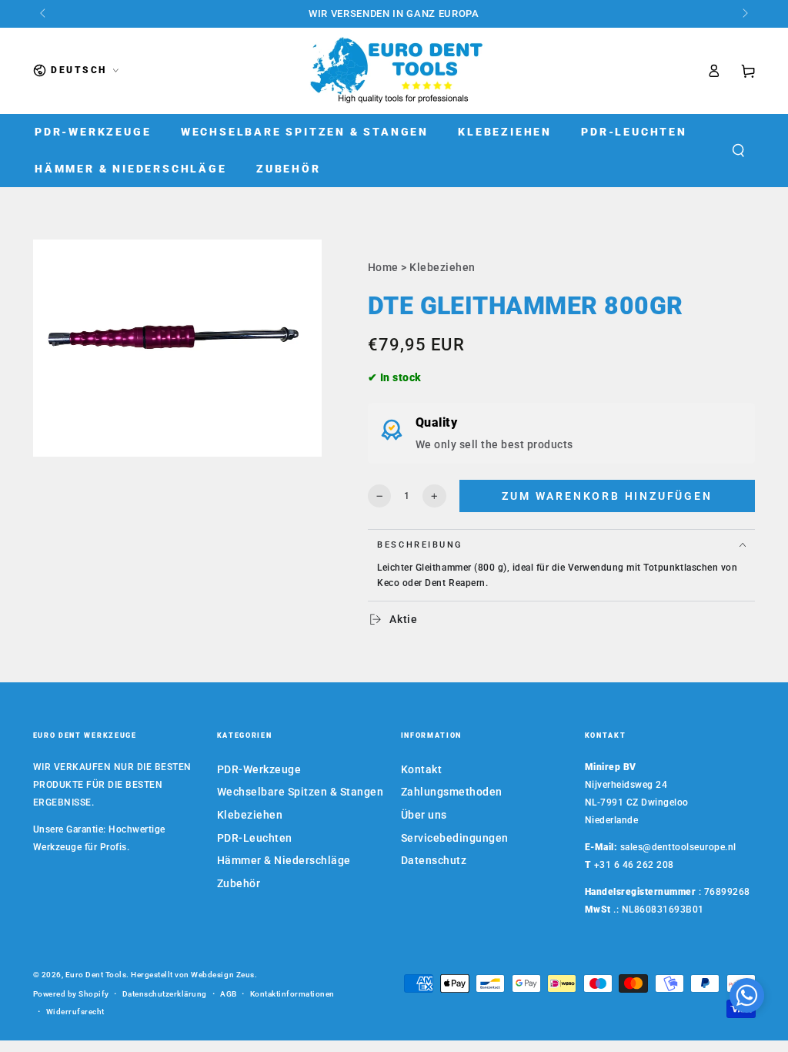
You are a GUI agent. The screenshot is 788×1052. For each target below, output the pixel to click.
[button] (738, 150)
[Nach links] (44, 14)
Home (383, 267)
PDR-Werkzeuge (259, 769)
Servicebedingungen (455, 838)
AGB (228, 994)
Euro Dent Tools (96, 974)
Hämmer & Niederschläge (284, 860)
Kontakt (421, 769)
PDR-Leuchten (254, 838)
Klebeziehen (442, 267)
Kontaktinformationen (292, 994)
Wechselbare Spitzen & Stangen (300, 792)
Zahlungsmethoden (452, 792)
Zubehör (239, 883)
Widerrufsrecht (75, 1011)
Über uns (424, 815)
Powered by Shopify (71, 994)
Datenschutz (434, 860)
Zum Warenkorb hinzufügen (607, 496)
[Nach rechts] (744, 14)
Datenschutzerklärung (164, 994)
